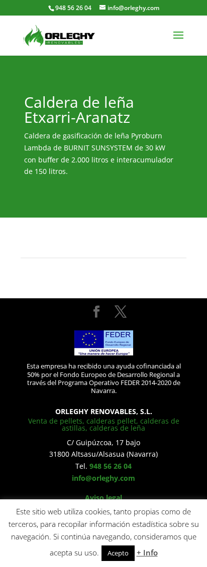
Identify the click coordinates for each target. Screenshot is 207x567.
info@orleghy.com (103, 478)
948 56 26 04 (110, 466)
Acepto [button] (118, 552)
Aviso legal (103, 497)
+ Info (147, 552)
